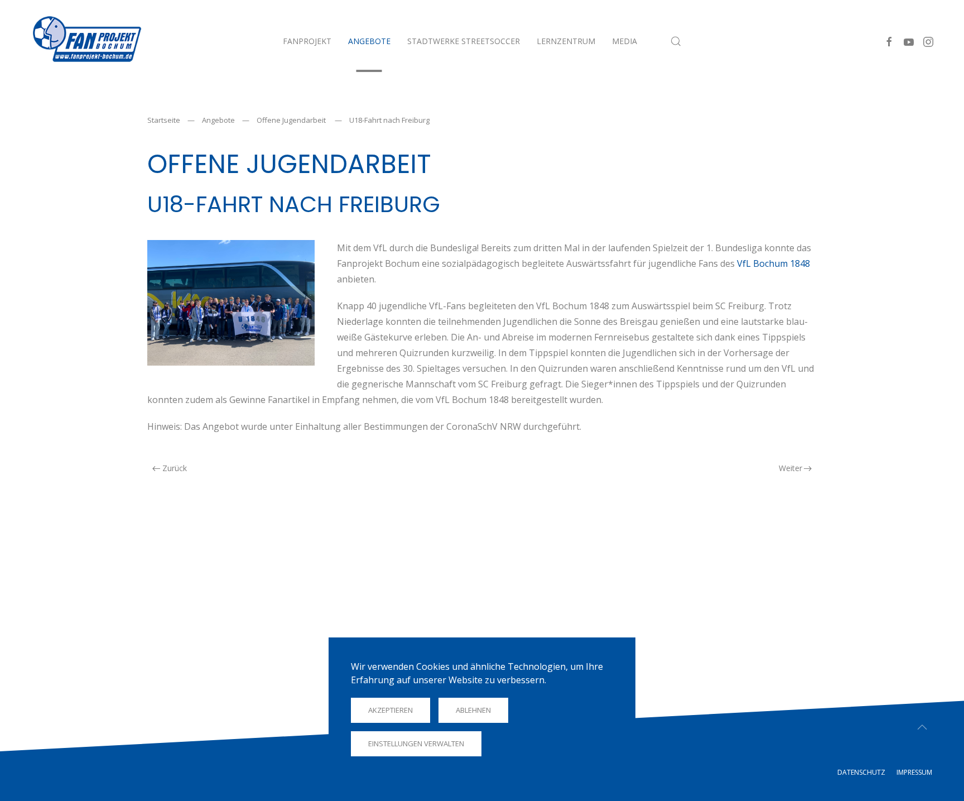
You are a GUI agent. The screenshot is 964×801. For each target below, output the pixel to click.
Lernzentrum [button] (566, 41)
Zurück (174, 468)
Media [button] (624, 41)
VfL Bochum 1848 (773, 263)
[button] (676, 41)
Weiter (790, 468)
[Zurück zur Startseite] (86, 41)
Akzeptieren (390, 710)
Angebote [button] (369, 41)
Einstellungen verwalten (416, 743)
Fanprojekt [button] (307, 41)
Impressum (914, 772)
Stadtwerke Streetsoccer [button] (463, 41)
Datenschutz (861, 772)
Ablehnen (473, 710)
